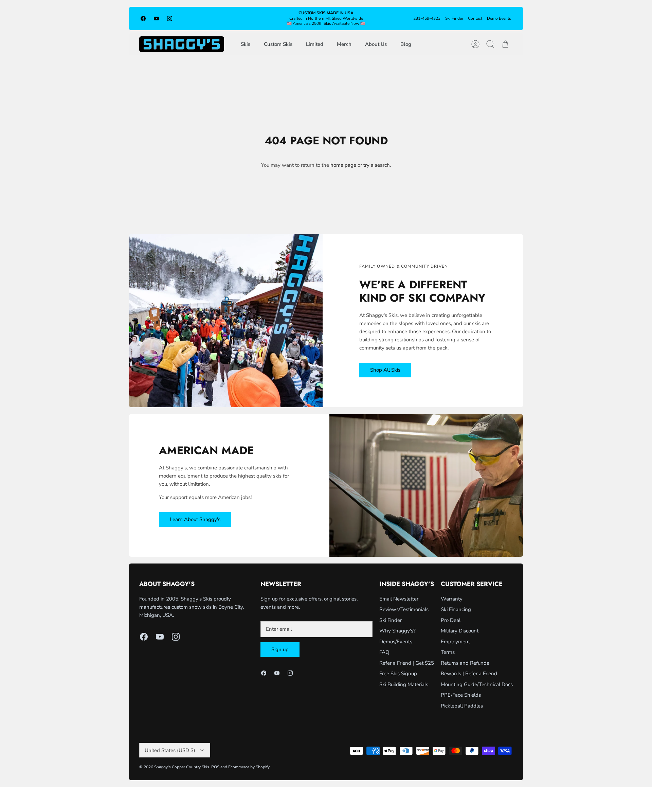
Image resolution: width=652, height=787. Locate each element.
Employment (455, 641)
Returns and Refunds (465, 663)
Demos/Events (395, 641)
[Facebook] (143, 18)
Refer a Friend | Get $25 (406, 663)
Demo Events (499, 18)
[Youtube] (156, 18)
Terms (448, 652)
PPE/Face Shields (461, 695)
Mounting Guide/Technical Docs (477, 684)
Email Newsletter (398, 598)
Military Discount (459, 630)
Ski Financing (456, 609)
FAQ (384, 652)
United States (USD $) (170, 750)
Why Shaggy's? (397, 630)
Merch (344, 44)
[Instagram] (169, 18)
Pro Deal (450, 620)
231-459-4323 (426, 18)
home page (343, 165)
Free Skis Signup (398, 673)
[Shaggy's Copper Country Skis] (181, 44)
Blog (405, 44)
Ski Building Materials (403, 684)
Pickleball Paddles (462, 705)
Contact (475, 18)
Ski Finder (454, 18)
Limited (314, 44)
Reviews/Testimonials (404, 609)
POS (215, 767)
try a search (376, 165)
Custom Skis (278, 44)
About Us (376, 44)
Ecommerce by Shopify (249, 767)
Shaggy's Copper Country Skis (181, 767)
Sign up (280, 649)
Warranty (452, 598)
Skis (245, 44)
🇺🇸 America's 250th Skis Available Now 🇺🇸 (326, 23)
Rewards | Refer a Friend (469, 673)
